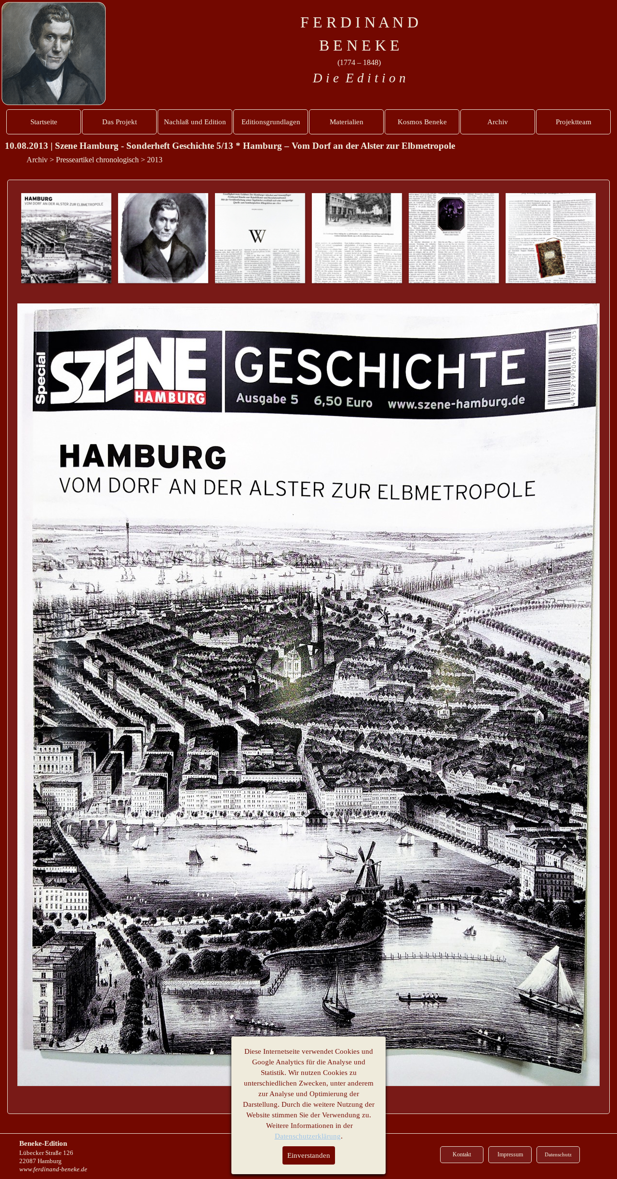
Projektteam (573, 122)
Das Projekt (119, 122)
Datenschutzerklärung (308, 1136)
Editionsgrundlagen (270, 122)
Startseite (43, 122)
